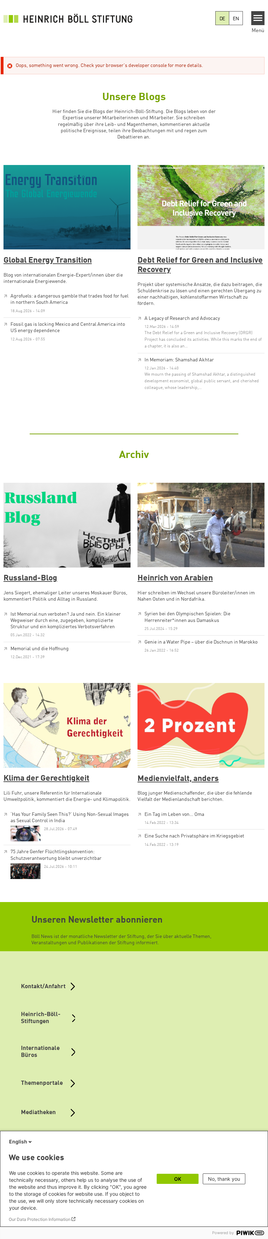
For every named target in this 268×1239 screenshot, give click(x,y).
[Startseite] (69, 18)
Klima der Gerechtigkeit (46, 778)
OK (177, 1179)
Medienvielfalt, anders (178, 779)
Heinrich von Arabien (175, 578)
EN (236, 18)
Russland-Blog (30, 578)
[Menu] (258, 18)
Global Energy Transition (47, 260)
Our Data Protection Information (39, 1219)
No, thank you (224, 1179)
